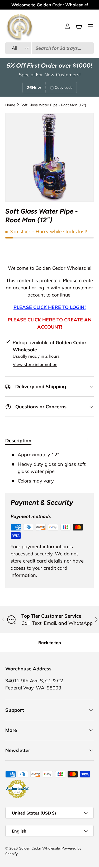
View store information (35, 364)
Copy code (64, 87)
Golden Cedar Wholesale (39, 848)
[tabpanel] (49, 467)
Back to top (49, 642)
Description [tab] (18, 440)
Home (10, 105)
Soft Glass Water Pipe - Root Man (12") (53, 105)
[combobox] (49, 48)
